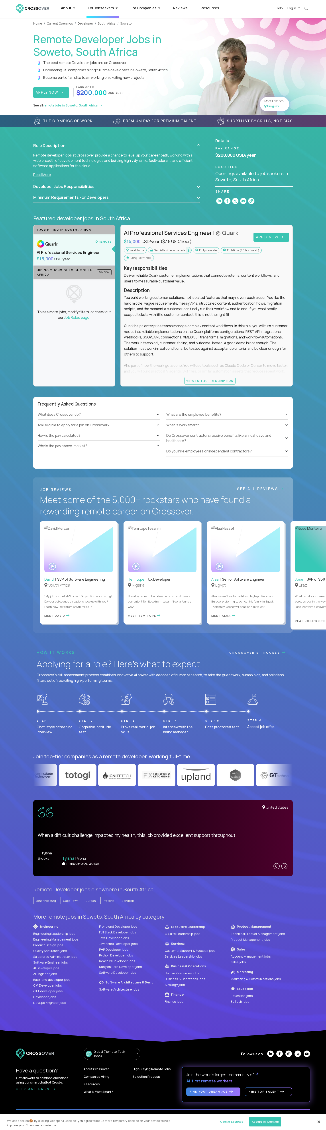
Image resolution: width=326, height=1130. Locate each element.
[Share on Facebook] (227, 201)
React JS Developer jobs (117, 961)
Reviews (180, 8)
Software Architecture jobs (119, 989)
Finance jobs (174, 1001)
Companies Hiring (96, 1076)
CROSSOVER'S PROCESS (255, 653)
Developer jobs (44, 997)
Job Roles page (76, 317)
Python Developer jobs (116, 955)
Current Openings (60, 23)
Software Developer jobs (117, 972)
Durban (91, 901)
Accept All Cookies (265, 1122)
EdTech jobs (240, 1001)
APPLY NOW (47, 92)
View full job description (210, 381)
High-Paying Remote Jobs (152, 1069)
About (66, 8)
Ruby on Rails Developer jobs (120, 967)
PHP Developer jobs (113, 949)
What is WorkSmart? (98, 1091)
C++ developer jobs (48, 991)
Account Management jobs (251, 956)
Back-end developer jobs (52, 979)
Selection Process (146, 1076)
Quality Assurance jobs (50, 951)
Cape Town (71, 901)
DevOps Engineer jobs (49, 1003)
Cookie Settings (232, 1122)
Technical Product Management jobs (258, 934)
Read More (42, 174)
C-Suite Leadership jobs (182, 934)
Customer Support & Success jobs (190, 950)
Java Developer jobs (114, 938)
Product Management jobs (250, 939)
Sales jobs (238, 962)
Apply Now (268, 237)
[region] (163, 1122)
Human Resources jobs (182, 973)
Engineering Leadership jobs (54, 933)
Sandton (128, 901)
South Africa (107, 23)
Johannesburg (46, 901)
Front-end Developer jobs (118, 926)
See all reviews (258, 488)
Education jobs (242, 996)
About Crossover (96, 1069)
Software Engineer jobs (50, 962)
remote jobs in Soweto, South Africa (70, 105)
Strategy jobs (175, 985)
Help (279, 8)
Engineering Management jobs (56, 939)
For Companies (144, 8)
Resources (209, 8)
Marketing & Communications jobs (256, 979)
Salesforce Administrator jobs (55, 956)
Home (37, 23)
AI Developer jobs (46, 968)
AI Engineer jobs (45, 974)
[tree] (99, 430)
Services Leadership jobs (183, 956)
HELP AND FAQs (33, 1089)
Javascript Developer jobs (118, 944)
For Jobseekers (101, 8)
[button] (116, 145)
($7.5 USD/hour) (176, 241)
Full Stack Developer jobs (117, 932)
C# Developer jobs (47, 985)
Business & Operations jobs (185, 979)
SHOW (104, 272)
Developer (85, 23)
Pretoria (108, 901)
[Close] (319, 1121)
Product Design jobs (48, 945)
